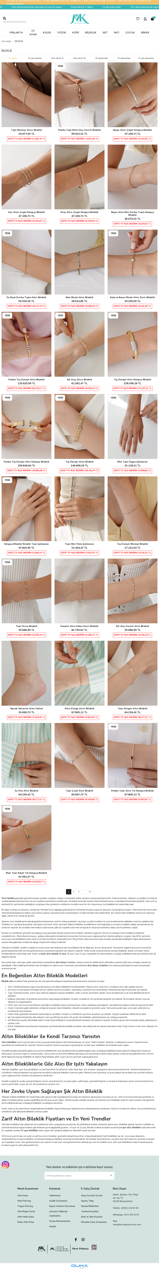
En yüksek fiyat (124, 58)
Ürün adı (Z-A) (79, 58)
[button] (138, 18)
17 (90, 891)
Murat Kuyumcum (27, 1188)
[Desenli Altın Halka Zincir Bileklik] (79, 591)
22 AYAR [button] (33, 32)
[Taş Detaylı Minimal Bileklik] (132, 508)
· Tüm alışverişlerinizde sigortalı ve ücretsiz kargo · (123, 7)
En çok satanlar (35, 58)
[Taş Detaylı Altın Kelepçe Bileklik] (132, 344)
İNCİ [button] (116, 32)
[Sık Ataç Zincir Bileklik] (79, 344)
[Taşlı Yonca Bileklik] (26, 591)
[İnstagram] (83, 1239)
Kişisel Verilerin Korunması (62, 1206)
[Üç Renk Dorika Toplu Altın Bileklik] (26, 262)
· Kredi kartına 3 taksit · (50, 7)
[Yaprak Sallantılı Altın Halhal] (26, 673)
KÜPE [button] (75, 32)
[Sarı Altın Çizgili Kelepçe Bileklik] (26, 177)
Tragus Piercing (25, 1206)
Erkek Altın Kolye (25, 1222)
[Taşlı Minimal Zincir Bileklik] (26, 94)
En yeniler (13, 58)
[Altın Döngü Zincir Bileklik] (79, 673)
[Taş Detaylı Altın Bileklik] (79, 426)
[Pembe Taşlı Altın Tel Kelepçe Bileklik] (132, 755)
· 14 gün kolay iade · (80, 7)
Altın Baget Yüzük (26, 1211)
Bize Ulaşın (119, 1188)
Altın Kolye (22, 1195)
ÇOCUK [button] (130, 32)
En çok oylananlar (146, 58)
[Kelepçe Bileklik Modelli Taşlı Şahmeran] (26, 508)
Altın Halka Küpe (25, 1216)
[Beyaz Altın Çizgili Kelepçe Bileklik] (132, 94)
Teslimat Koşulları (90, 1211)
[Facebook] (76, 1239)
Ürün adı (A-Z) (57, 58)
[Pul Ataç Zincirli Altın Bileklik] (132, 591)
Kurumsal (54, 1188)
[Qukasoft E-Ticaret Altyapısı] (79, 1266)
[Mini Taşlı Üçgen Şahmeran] (132, 426)
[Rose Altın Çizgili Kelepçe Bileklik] (79, 177)
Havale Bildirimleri (90, 1206)
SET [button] (105, 32)
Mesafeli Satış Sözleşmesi (94, 1222)
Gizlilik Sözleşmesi (58, 1200)
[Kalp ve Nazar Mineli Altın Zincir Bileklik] (132, 262)
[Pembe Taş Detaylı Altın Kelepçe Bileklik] (26, 426)
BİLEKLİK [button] (90, 32)
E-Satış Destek (90, 1188)
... (84, 891)
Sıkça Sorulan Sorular (92, 1195)
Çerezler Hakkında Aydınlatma (58, 1213)
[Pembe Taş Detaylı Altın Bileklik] (26, 344)
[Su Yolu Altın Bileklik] (26, 755)
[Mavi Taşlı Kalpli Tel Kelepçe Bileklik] (26, 837)
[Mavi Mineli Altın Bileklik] (79, 262)
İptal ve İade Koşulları (92, 1216)
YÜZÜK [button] (61, 32)
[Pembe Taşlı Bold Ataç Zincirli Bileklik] (79, 94)
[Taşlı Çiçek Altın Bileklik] (79, 755)
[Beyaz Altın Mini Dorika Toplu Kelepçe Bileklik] (132, 177)
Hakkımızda (54, 1195)
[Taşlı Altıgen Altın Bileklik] (132, 673)
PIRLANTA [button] (16, 32)
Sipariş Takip (87, 1200)
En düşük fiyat (102, 58)
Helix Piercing (24, 1200)
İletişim (52, 1226)
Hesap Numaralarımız (59, 1221)
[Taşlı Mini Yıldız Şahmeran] (79, 508)
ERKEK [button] (145, 32)
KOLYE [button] (47, 32)
